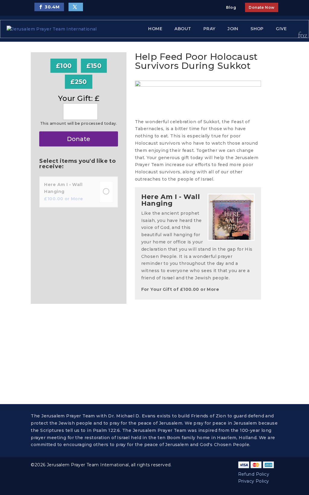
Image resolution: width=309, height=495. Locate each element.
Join (233, 28)
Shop (257, 28)
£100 (64, 65)
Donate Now (261, 7)
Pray (209, 28)
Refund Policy (253, 474)
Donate (78, 139)
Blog (231, 7)
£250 (78, 81)
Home (155, 28)
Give (281, 28)
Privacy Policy (253, 481)
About (182, 28)
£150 (94, 65)
